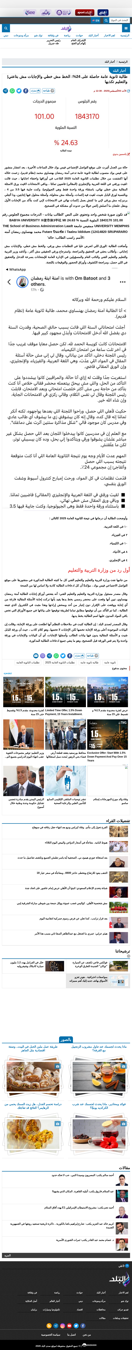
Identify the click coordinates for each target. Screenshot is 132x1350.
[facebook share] (25, 90)
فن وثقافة (53, 35)
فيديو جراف (122, 1309)
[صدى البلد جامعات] (63, 12)
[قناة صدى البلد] (103, 12)
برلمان (34, 1309)
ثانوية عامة (110, 662)
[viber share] (42, 655)
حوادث (79, 35)
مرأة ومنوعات (21, 35)
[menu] (126, 28)
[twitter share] (19, 90)
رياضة (67, 35)
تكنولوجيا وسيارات (51, 1309)
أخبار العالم (55, 1301)
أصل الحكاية (31, 1301)
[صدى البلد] (66, 28)
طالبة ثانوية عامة (89, 662)
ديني (6, 35)
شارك (34, 91)
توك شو (38, 35)
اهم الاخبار (109, 35)
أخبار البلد (93, 35)
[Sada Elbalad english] (30, 12)
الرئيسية (124, 35)
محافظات (101, 1309)
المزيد (7, 1255)
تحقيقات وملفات (120, 1318)
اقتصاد (80, 1309)
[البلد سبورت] (84, 12)
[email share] (5, 90)
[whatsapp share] (12, 90)
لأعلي (121, 1266)
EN (97, 20)
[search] (6, 28)
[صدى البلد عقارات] (46, 12)
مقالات (102, 1318)
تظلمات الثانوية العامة (27, 662)
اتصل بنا (71, 1334)
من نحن (87, 1334)
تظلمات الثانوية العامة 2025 (60, 662)
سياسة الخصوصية (50, 1334)
